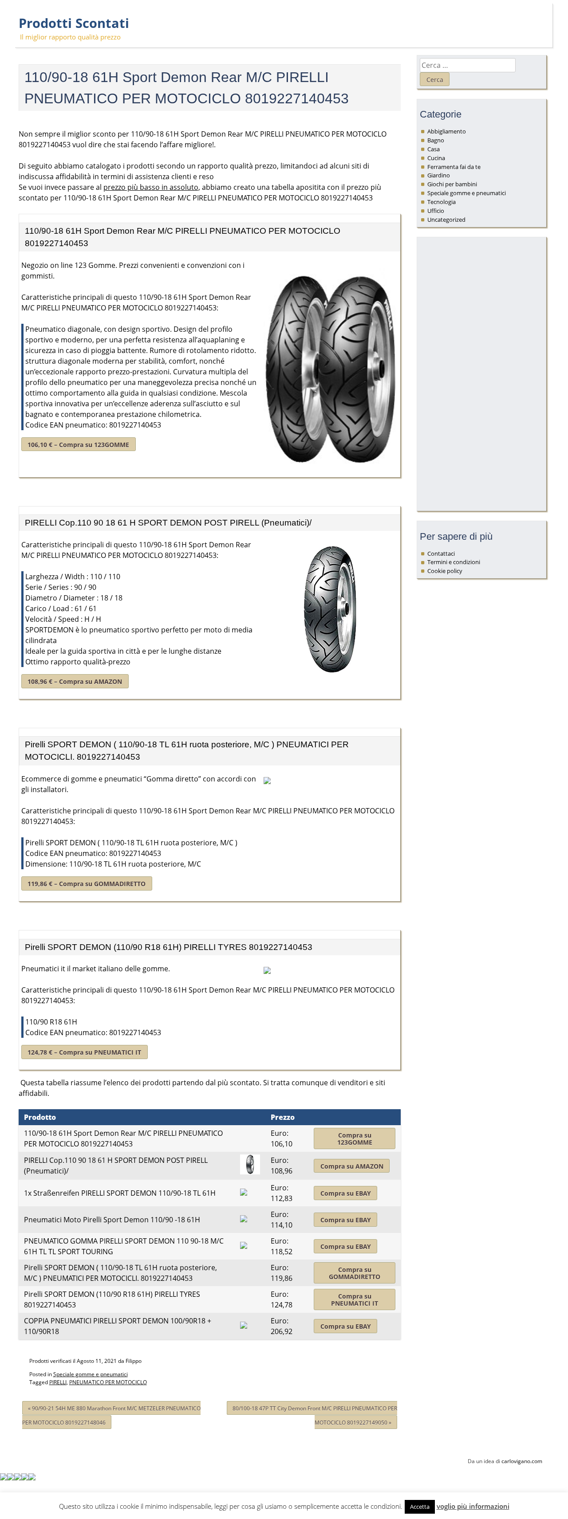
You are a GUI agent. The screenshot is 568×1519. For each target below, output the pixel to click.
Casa (433, 149)
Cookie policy (444, 571)
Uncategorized (446, 220)
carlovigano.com (521, 1461)
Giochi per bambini (452, 184)
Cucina (436, 158)
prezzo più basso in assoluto (150, 187)
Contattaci (441, 553)
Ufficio (435, 211)
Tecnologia (441, 202)
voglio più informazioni (473, 1506)
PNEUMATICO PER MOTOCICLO (108, 1382)
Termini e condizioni (453, 562)
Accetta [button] (420, 1507)
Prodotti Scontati (74, 23)
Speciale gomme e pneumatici (90, 1374)
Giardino (438, 175)
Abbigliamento (446, 131)
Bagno (435, 140)
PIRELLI (58, 1382)
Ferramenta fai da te (454, 167)
